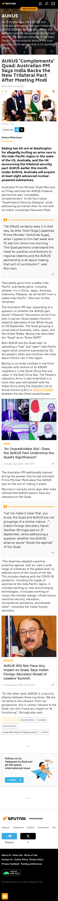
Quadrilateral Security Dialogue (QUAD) (20, 732)
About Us (6, 855)
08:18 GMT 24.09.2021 (13, 86)
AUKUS (8, 660)
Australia (41, 720)
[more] (52, 274)
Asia (6, 444)
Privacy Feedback (10, 863)
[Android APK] (11, 873)
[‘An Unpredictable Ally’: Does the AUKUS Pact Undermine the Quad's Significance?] (29, 419)
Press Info (17, 855)
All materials (7, 141)
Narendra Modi (27, 720)
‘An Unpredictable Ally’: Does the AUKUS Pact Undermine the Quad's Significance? (29, 453)
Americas (18, 827)
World (6, 827)
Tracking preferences (31, 863)
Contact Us (7, 859)
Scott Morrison (9, 726)
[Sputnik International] (10, 4)
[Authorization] (40, 3)
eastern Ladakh (43, 390)
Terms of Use (31, 855)
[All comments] (5, 896)
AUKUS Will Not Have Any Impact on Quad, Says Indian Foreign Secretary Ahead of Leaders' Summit (26, 672)
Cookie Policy (21, 859)
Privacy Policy (36, 859)
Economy (43, 827)
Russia (30, 827)
